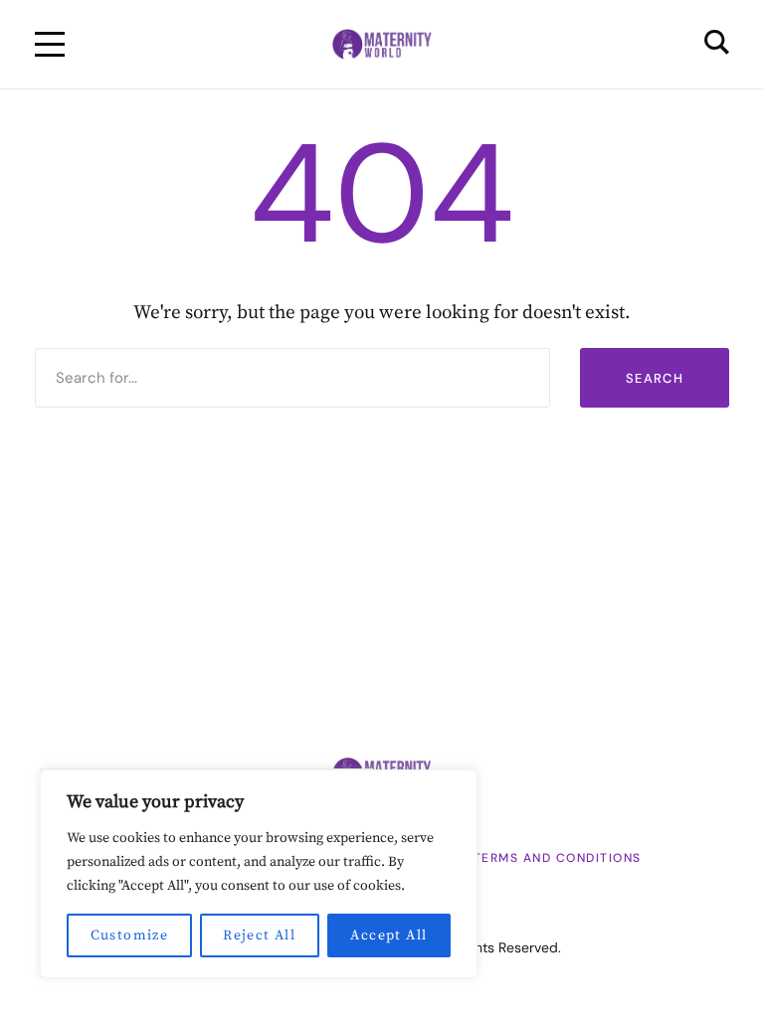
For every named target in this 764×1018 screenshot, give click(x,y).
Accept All (388, 935)
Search (654, 378)
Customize (130, 935)
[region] (259, 873)
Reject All (259, 935)
